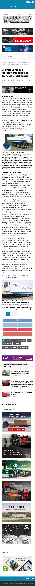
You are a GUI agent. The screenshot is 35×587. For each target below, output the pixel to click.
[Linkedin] (15, 6)
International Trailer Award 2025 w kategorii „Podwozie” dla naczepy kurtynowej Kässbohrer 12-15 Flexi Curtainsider (22, 383)
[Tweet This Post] (17, 325)
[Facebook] (11, 6)
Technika (7, 83)
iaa (29, 340)
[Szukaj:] (17, 56)
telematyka (23, 347)
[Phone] (19, 6)
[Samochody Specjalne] (17, 18)
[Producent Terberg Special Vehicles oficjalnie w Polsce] (6, 375)
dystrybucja (21, 340)
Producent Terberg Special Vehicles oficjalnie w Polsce (20, 372)
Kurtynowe (7, 344)
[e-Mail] (23, 6)
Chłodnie (10, 340)
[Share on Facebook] (17, 320)
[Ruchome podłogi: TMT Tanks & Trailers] (6, 396)
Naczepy (17, 344)
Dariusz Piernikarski (23, 81)
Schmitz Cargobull (9, 347)
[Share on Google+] (17, 334)
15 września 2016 (9, 81)
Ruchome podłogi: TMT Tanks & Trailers (21, 393)
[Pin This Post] (17, 329)
